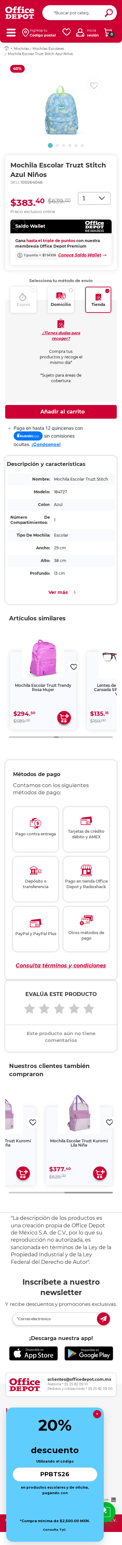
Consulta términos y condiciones (61, 965)
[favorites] (66, 32)
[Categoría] (11, 32)
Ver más (58, 592)
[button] (50, 145)
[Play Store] (88, 1353)
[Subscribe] (103, 1318)
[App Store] (33, 1353)
